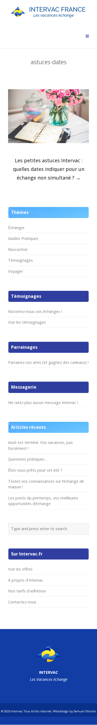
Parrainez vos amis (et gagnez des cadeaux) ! (48, 362)
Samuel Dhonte (85, 711)
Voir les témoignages (27, 322)
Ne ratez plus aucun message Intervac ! (43, 402)
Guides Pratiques (23, 238)
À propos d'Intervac (25, 580)
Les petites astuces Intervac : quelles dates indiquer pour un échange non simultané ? (48, 169)
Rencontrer (18, 249)
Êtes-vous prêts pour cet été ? (35, 470)
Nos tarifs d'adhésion (27, 590)
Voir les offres (20, 569)
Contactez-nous (22, 602)
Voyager (15, 271)
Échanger (16, 227)
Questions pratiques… (27, 459)
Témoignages (20, 260)
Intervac (17, 711)
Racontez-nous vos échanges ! (35, 311)
